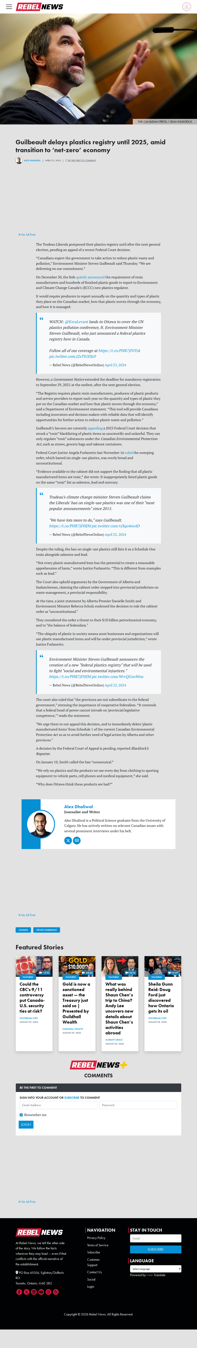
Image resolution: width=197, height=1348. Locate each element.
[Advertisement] (98, 205)
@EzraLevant (76, 321)
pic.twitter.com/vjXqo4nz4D (115, 525)
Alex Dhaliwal (32, 160)
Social (91, 1279)
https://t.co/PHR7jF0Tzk (119, 350)
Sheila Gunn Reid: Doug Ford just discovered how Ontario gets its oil (161, 997)
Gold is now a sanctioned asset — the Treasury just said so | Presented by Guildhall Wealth (76, 1003)
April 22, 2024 (115, 534)
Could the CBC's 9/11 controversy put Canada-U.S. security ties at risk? (32, 997)
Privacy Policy (96, 1237)
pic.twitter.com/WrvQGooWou (117, 676)
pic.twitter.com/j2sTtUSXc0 (72, 356)
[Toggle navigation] (9, 6)
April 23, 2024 (115, 365)
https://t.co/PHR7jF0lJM (70, 525)
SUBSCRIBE (71, 1098)
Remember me (35, 1115)
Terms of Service (98, 1245)
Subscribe (93, 1252)
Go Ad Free (28, 234)
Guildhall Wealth (73, 1029)
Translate (159, 1275)
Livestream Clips (29, 1018)
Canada (23, 929)
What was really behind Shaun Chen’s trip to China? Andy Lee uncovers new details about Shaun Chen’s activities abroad (119, 1008)
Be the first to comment (82, 160)
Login (90, 1286)
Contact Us (94, 1272)
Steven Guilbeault (46, 929)
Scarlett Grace (114, 1039)
